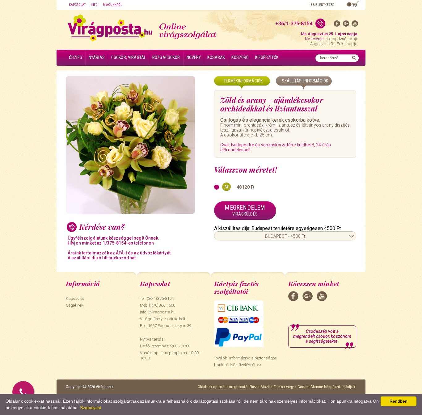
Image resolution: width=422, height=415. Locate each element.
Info (94, 5)
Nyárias (97, 57)
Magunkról (112, 5)
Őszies (75, 57)
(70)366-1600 (163, 305)
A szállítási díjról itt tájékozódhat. (102, 257)
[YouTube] (355, 25)
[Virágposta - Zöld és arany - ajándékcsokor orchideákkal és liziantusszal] (137, 145)
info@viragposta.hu (157, 312)
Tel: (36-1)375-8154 (157, 298)
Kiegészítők (266, 57)
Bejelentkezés (322, 5)
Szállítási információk (305, 80)
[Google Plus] (346, 25)
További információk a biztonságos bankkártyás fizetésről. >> (245, 361)
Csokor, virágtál (128, 57)
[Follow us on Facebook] (337, 25)
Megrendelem (245, 210)
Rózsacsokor (166, 57)
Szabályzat (90, 407)
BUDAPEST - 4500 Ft (285, 236)
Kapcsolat (77, 5)
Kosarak (216, 57)
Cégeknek (74, 305)
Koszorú (240, 57)
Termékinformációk (243, 80)
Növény (194, 57)
